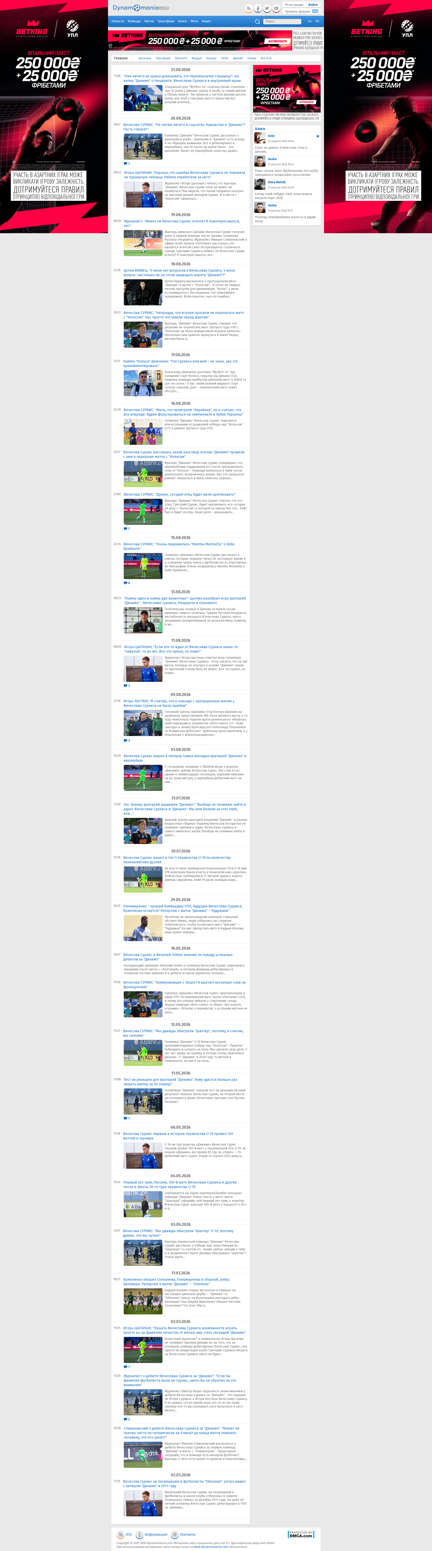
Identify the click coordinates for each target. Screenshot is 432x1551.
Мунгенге (181, 58)
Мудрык (197, 58)
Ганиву (252, 58)
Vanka (272, 159)
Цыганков (145, 58)
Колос (225, 58)
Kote (271, 136)
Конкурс (211, 58)
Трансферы (163, 58)
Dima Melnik (277, 182)
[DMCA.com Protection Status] (301, 1537)
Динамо (238, 58)
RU (317, 21)
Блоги (260, 129)
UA (310, 21)
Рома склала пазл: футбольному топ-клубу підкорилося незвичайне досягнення (286, 173)
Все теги (266, 58)
